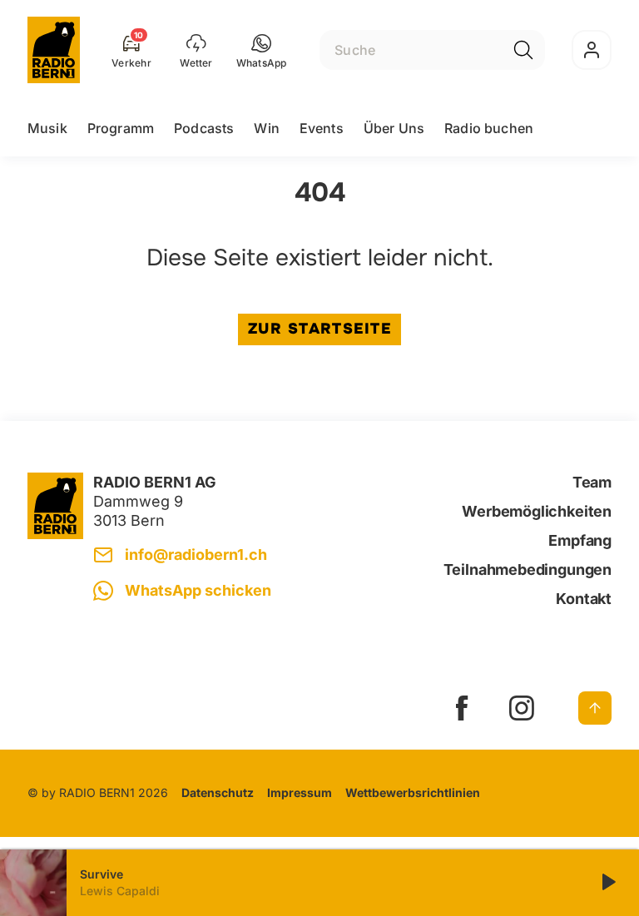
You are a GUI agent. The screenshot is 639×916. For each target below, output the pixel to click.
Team (592, 482)
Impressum (299, 792)
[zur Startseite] (53, 50)
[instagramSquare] (521, 708)
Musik (47, 128)
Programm (120, 128)
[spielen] (607, 882)
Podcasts (204, 128)
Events (322, 128)
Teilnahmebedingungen (527, 569)
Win (266, 128)
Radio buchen (488, 128)
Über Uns (394, 128)
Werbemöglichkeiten (537, 511)
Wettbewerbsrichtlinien (412, 792)
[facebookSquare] (461, 708)
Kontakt (584, 598)
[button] (261, 50)
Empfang (580, 540)
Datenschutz (217, 792)
